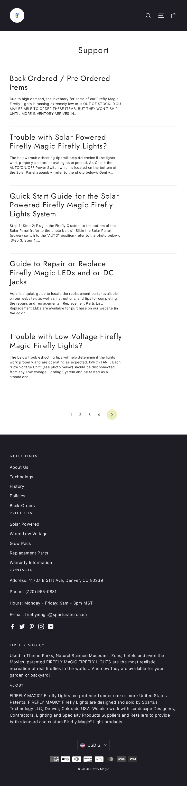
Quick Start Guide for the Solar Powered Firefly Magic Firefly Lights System (64, 205)
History (17, 486)
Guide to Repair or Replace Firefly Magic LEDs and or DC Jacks (62, 272)
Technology (21, 476)
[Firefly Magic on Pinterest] (32, 626)
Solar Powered (24, 524)
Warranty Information (31, 562)
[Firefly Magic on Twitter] (22, 626)
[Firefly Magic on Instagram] (41, 626)
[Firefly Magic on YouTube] (51, 626)
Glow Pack (20, 543)
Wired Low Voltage (29, 533)
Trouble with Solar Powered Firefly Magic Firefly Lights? (58, 141)
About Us (19, 467)
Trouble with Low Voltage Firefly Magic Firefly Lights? (66, 341)
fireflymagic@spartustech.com (56, 614)
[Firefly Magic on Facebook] (13, 626)
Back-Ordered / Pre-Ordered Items (60, 83)
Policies (18, 495)
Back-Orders (22, 505)
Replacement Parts (29, 553)
